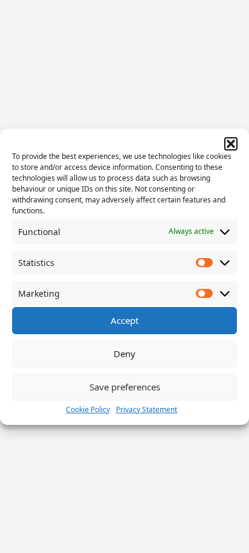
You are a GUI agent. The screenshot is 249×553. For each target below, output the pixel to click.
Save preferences (124, 387)
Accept (124, 320)
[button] (231, 144)
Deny (124, 354)
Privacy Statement (146, 409)
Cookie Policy (88, 409)
